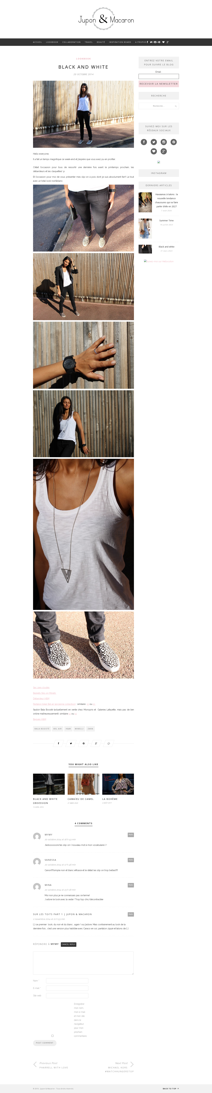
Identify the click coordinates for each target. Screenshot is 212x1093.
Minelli (79, 728)
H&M (68, 728)
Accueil (37, 42)
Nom (36, 980)
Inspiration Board (120, 42)
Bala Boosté (42, 728)
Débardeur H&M (41, 698)
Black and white (166, 246)
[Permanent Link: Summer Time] (145, 238)
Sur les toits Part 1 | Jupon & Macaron (62, 914)
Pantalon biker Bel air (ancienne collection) (54, 704)
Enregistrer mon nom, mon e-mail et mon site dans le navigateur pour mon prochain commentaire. (80, 1020)
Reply (131, 834)
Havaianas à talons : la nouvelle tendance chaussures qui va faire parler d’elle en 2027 (166, 200)
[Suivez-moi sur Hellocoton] (159, 261)
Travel (89, 42)
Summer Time (166, 220)
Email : (159, 72)
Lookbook (52, 42)
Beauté (101, 42)
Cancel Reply (68, 944)
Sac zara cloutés (41, 687)
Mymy (55, 944)
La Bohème (110, 798)
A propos (140, 42)
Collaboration (71, 42)
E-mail (37, 988)
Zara (90, 728)
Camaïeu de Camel (81, 798)
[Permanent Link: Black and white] (145, 253)
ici (88, 704)
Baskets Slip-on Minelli (44, 693)
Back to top (170, 1088)
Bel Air (58, 728)
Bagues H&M (39, 719)
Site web (37, 995)
